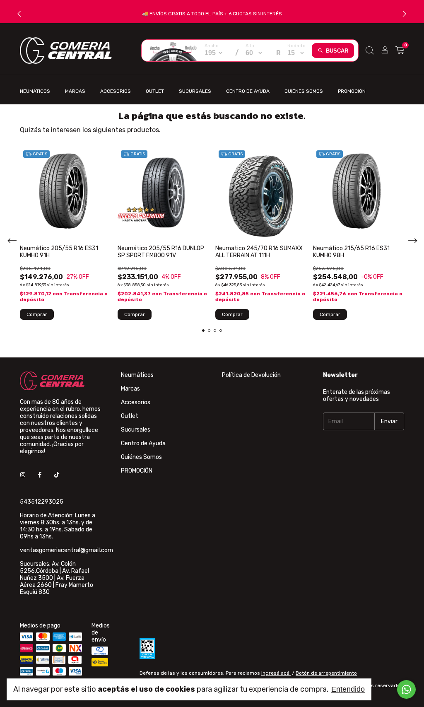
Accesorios (115, 91)
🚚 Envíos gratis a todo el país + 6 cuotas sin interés (212, 14)
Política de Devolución (251, 375)
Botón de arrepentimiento (326, 673)
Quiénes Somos (303, 91)
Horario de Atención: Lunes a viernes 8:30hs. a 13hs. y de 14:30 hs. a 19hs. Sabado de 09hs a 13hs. (57, 526)
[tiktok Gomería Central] (57, 474)
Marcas (75, 91)
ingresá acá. (276, 673)
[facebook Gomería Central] (40, 474)
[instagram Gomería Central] (23, 474)
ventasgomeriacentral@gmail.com (66, 550)
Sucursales (195, 91)
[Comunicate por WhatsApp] (406, 689)
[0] (399, 50)
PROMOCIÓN (352, 91)
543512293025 (41, 501)
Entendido (348, 689)
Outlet (155, 91)
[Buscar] (369, 50)
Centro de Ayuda (248, 91)
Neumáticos (35, 91)
